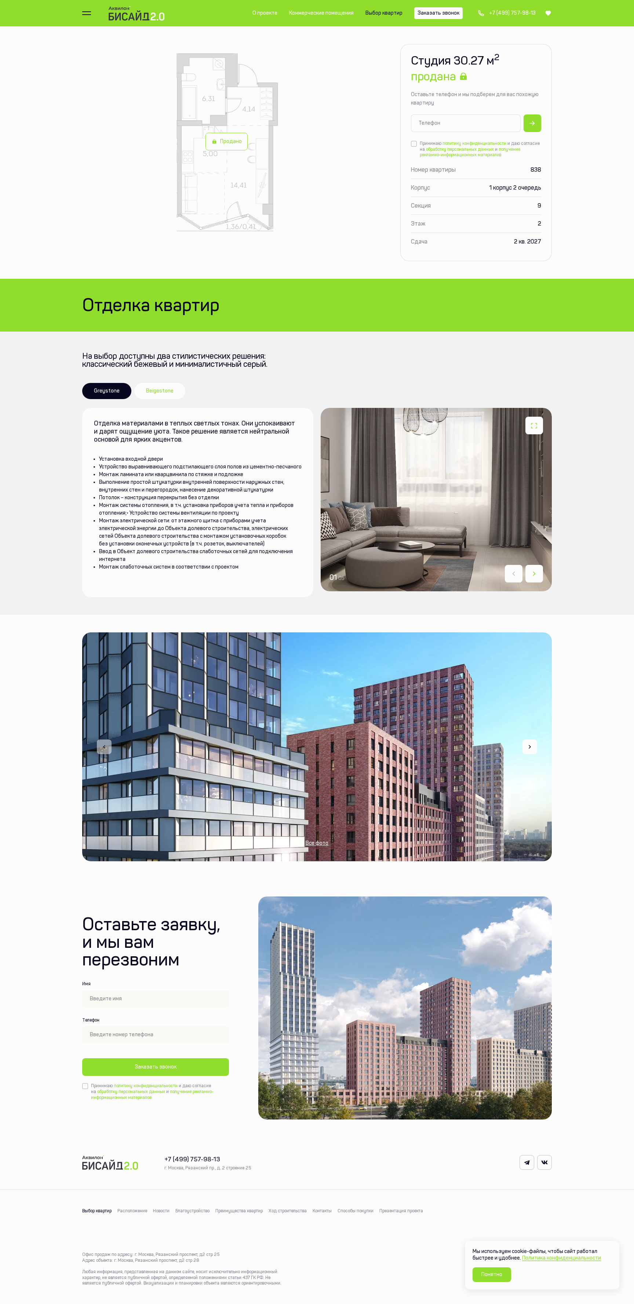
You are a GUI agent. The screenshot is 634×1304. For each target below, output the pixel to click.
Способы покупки (356, 1210)
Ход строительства (288, 1210)
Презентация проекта (401, 1210)
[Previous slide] (104, 746)
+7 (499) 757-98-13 (506, 13)
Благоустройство (192, 1210)
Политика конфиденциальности (561, 1258)
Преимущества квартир (239, 1210)
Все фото (317, 843)
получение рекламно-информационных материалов (470, 152)
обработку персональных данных (460, 149)
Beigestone (160, 391)
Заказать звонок (155, 1067)
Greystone (107, 391)
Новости (161, 1210)
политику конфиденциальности (474, 143)
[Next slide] (534, 573)
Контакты (322, 1210)
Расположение (132, 1210)
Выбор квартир (97, 1210)
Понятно (491, 1274)
